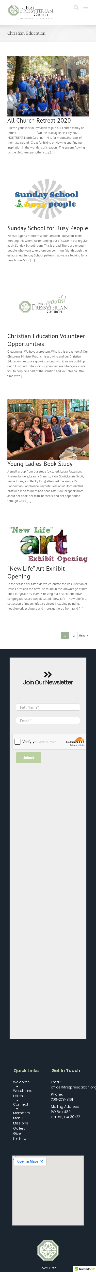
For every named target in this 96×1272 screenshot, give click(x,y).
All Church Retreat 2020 (39, 120)
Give (17, 1133)
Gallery (19, 1128)
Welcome (21, 1082)
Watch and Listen (22, 1093)
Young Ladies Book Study (40, 464)
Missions (20, 1123)
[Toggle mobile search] (76, 7)
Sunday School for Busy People (47, 228)
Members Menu (21, 1115)
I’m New (19, 1138)
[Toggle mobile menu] (86, 7)
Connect (20, 1104)
